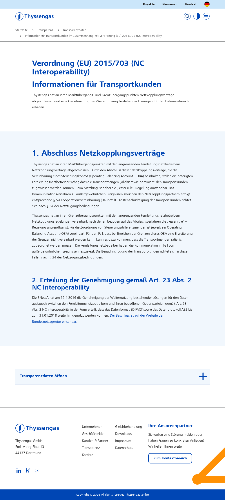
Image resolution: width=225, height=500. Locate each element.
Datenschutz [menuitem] (124, 448)
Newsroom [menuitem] (169, 4)
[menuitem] (18, 470)
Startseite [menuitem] (21, 30)
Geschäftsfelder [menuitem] (93, 433)
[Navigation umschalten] (206, 16)
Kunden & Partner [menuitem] (95, 441)
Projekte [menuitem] (148, 4)
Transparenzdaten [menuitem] (74, 30)
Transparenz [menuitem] (45, 30)
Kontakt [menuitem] (190, 4)
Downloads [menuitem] (123, 433)
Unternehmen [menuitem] (92, 426)
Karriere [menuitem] (87, 455)
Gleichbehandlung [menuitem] (128, 426)
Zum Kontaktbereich (170, 458)
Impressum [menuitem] (123, 441)
